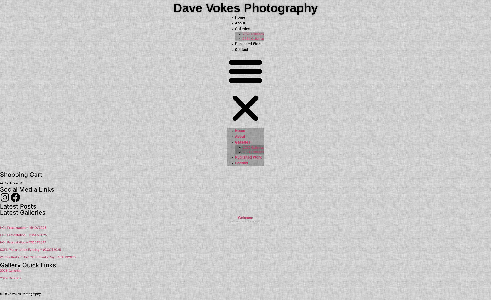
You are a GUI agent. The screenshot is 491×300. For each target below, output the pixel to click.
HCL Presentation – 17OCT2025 (23, 242)
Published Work (248, 44)
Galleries (242, 29)
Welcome (245, 218)
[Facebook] (15, 197)
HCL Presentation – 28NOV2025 (23, 235)
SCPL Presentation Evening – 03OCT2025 (30, 250)
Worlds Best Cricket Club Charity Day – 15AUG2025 (38, 257)
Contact (241, 49)
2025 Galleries (253, 34)
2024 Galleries (253, 39)
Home (240, 17)
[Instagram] (5, 197)
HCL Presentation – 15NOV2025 (23, 227)
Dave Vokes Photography (245, 8)
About (240, 23)
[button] (245, 90)
